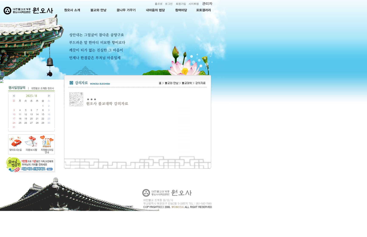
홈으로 (158, 3)
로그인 (169, 3)
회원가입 (181, 3)
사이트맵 (194, 3)
